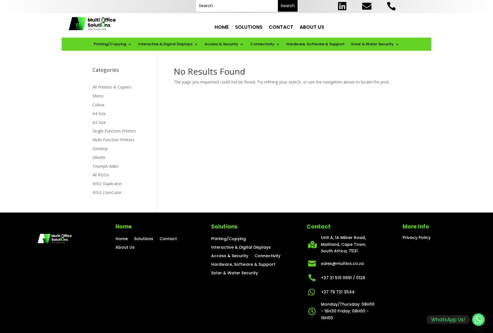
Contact (281, 27)
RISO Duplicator (107, 183)
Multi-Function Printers (113, 139)
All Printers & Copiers (112, 87)
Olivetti (98, 157)
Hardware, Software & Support (315, 44)
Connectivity (262, 44)
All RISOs (100, 174)
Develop (100, 148)
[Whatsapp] (478, 319)
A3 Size (99, 122)
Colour (98, 104)
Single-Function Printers (114, 131)
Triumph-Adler (105, 166)
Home (222, 27)
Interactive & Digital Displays (165, 44)
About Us (312, 27)
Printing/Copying (110, 44)
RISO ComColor (107, 192)
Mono (98, 96)
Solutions (248, 27)
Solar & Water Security (372, 44)
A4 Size (99, 113)
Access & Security (221, 44)
